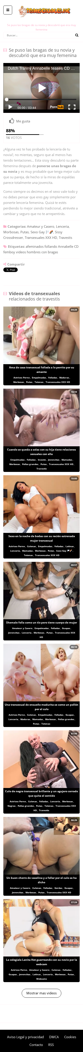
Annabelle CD (68, 246)
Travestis (65, 237)
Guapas (66, 628)
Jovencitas (53, 459)
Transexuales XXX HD (41, 237)
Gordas (58, 888)
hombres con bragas (42, 252)
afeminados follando (41, 246)
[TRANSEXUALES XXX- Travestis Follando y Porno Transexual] (41, 3)
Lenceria (62, 226)
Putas (24, 232)
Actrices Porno (22, 377)
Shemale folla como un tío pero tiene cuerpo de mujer (41, 622)
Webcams (41, 978)
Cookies (70, 1037)
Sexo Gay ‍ (38, 232)
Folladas (52, 377)
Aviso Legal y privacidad (25, 1037)
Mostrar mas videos (41, 993)
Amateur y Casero (40, 226)
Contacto (36, 1044)
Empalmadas (39, 377)
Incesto (42, 459)
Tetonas (39, 382)
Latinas (70, 546)
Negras (11, 805)
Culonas (31, 546)
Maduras (64, 377)
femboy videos (14, 252)
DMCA (54, 1037)
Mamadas (67, 459)
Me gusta (23, 121)
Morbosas (11, 232)
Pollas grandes (30, 464)
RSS (51, 1044)
